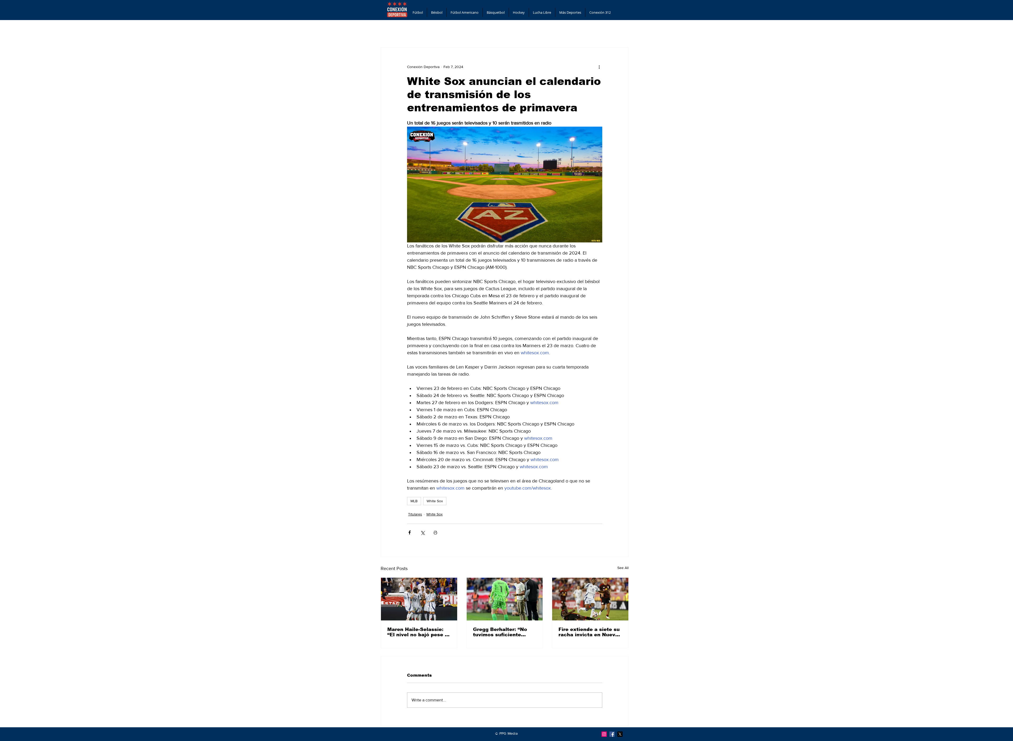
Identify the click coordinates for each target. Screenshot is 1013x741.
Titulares (415, 514)
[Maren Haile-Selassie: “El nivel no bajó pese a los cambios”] (419, 599)
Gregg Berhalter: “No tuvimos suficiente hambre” (500, 632)
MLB (414, 501)
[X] (620, 734)
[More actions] (599, 67)
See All (623, 568)
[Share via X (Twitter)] (422, 532)
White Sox (435, 501)
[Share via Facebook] (409, 532)
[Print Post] (435, 532)
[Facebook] (612, 734)
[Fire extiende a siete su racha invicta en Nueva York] (590, 599)
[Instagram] (604, 734)
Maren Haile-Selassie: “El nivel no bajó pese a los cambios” (417, 632)
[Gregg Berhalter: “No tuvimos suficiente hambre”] (505, 599)
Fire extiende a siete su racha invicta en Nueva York (589, 632)
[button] (418, 12)
